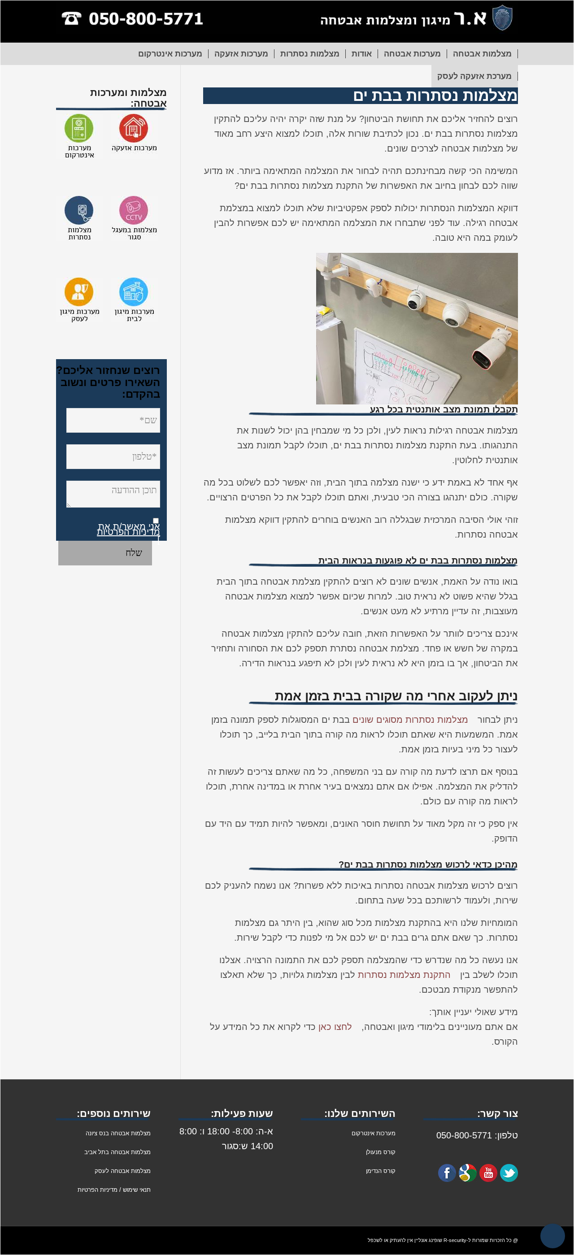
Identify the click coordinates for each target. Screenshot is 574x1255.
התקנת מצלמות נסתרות (404, 975)
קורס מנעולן (380, 1152)
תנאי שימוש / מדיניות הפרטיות (114, 1189)
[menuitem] (482, 54)
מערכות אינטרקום (374, 1133)
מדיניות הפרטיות (128, 532)
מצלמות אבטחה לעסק (123, 1171)
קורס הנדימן (381, 1171)
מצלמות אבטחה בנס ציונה (118, 1133)
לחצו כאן (335, 1027)
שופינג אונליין (428, 1240)
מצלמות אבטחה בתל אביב (117, 1152)
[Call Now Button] (552, 1236)
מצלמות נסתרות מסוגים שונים (410, 720)
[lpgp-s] (287, 21)
